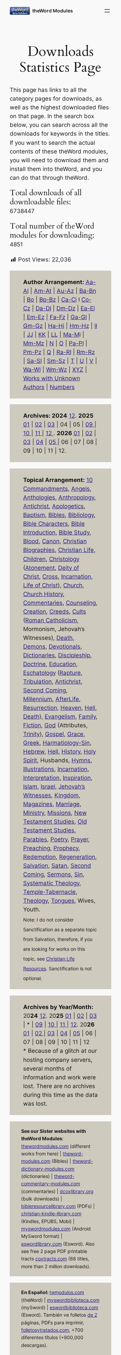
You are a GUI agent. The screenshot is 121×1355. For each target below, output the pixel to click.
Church (72, 585)
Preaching (36, 848)
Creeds (59, 611)
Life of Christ (40, 585)
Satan (59, 865)
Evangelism (60, 716)
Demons (34, 646)
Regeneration (77, 857)
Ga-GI (79, 317)
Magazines (37, 804)
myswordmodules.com (46, 1228)
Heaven (71, 707)
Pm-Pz (32, 352)
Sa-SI (34, 360)
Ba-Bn (87, 290)
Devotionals (64, 646)
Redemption (39, 857)
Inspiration (77, 777)
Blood (31, 541)
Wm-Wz (56, 369)
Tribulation (37, 681)
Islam (30, 786)
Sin (78, 874)
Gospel (54, 734)
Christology (64, 559)
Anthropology (76, 497)
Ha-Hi (56, 325)
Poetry (59, 839)
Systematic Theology (51, 883)
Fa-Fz (57, 317)
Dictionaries (39, 655)
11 (38, 433)
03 (51, 424)
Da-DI (43, 308)
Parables (35, 839)
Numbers (62, 387)
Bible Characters (45, 523)
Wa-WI (32, 369)
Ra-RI (63, 352)
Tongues (62, 900)
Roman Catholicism (51, 620)
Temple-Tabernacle (49, 892)
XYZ (77, 369)
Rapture (70, 672)
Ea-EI (88, 308)
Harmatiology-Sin (66, 742)
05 (53, 442)
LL (54, 334)
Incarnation (76, 576)
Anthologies (39, 497)
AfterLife (67, 699)
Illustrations (38, 769)
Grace (75, 734)
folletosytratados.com (45, 1330)
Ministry (33, 812)
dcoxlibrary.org (76, 1191)
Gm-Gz (33, 325)
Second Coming (44, 690)
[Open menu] (107, 11)
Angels (80, 488)
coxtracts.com (51, 1258)
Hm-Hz (79, 325)
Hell (90, 707)
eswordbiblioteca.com (74, 1307)
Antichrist (36, 506)
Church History (43, 594)
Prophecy (65, 848)
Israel (48, 786)
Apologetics (68, 506)
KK (42, 334)
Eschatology (39, 672)
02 (38, 424)
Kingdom (66, 795)
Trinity (31, 734)
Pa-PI (76, 343)
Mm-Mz (33, 343)
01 (26, 424)
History (71, 751)
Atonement (40, 567)
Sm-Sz (56, 360)
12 (72, 415)
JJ (30, 334)
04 (39, 442)
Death (64, 637)
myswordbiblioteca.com (73, 1300)
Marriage (68, 804)
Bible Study (74, 532)
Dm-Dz (65, 308)
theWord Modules (52, 10)
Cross (50, 576)
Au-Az (65, 290)
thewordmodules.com (45, 1146)
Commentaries (43, 602)
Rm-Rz (86, 352)
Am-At (42, 290)
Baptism (34, 515)
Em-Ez (35, 317)
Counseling (81, 602)
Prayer (79, 839)
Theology (35, 900)
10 (27, 433)
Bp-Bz (47, 299)
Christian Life (76, 550)
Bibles (56, 515)
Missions (59, 812)
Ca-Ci (69, 299)
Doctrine (34, 664)
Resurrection (40, 707)
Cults (79, 611)
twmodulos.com (66, 1292)
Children (34, 559)
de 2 (92, 1315)
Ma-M (71, 334)
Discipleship (74, 655)
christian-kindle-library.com (51, 1213)
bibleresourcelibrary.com (48, 1206)
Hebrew (33, 751)
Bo (30, 299)
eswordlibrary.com (41, 1244)
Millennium (37, 699)
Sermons (59, 874)
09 (89, 424)
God (50, 725)
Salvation (35, 865)
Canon (50, 541)
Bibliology (81, 515)
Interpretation (41, 777)
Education (62, 664)
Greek (31, 742)
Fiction (32, 725)
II (95, 325)
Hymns (81, 760)
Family (87, 716)
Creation (34, 611)
